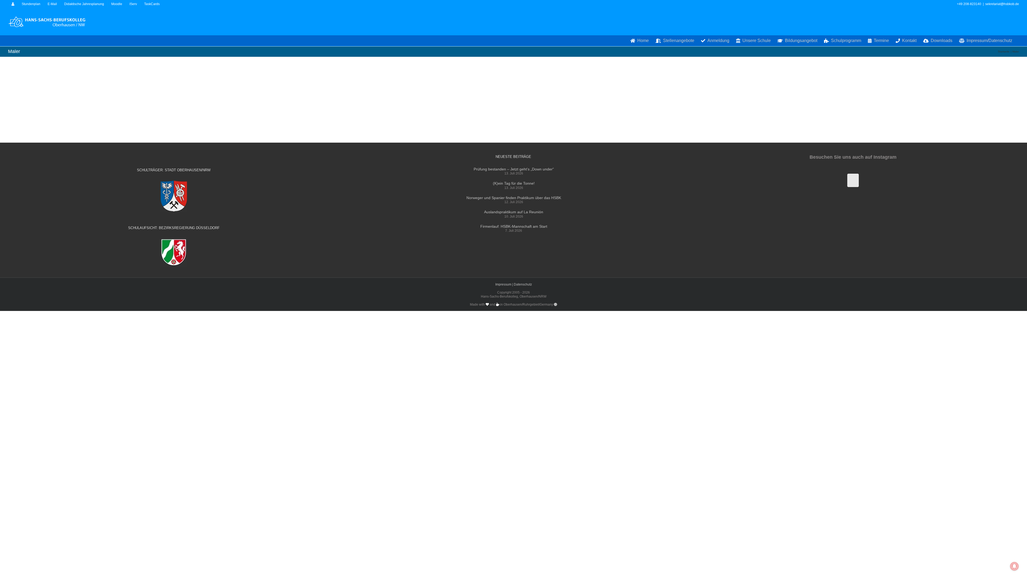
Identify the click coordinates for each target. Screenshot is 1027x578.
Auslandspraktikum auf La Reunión (513, 212)
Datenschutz (523, 284)
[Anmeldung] (13, 4)
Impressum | (504, 284)
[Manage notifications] (1014, 566)
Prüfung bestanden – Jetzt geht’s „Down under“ (514, 169)
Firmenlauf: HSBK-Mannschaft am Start (513, 226)
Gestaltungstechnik (193, 59)
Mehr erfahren (172, 71)
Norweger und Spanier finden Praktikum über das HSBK (513, 198)
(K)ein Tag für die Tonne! (514, 183)
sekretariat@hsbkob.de (1002, 4)
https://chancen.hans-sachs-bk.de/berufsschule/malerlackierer (75, 84)
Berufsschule (163, 59)
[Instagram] (853, 180)
